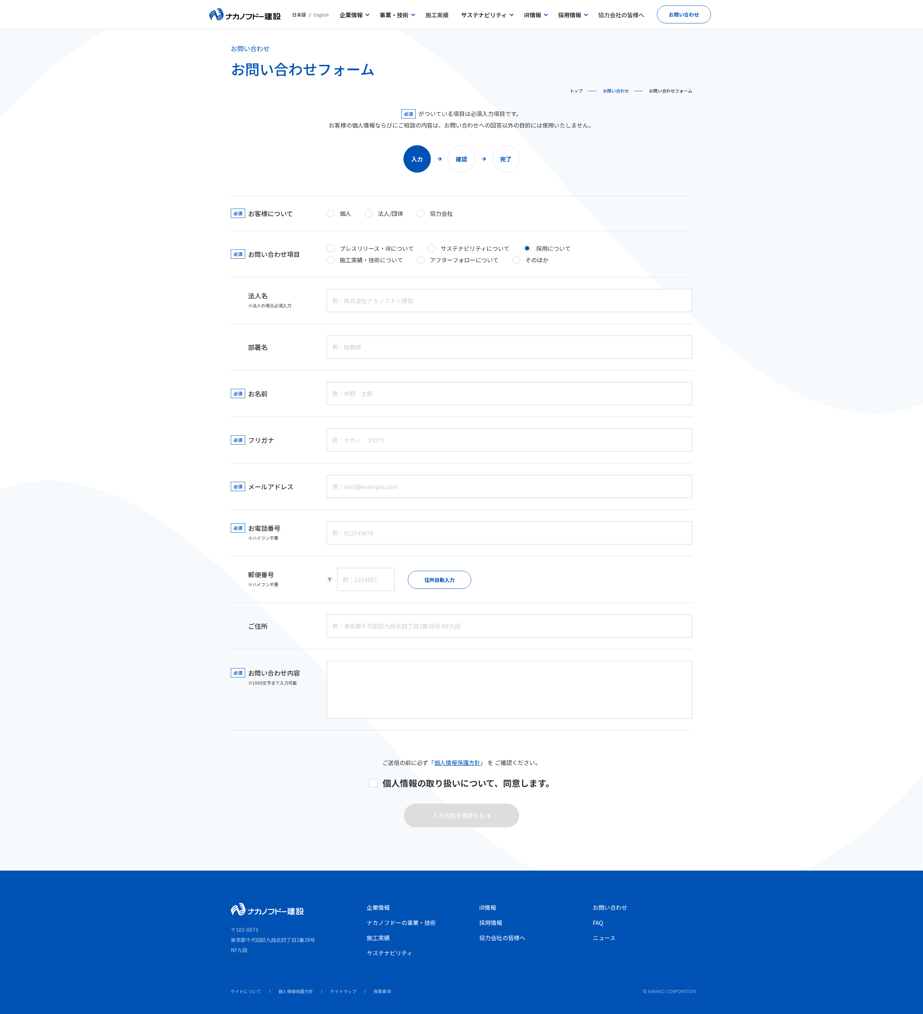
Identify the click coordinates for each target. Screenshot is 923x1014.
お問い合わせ (616, 91)
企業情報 (378, 907)
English (321, 14)
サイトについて (246, 991)
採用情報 (490, 922)
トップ (576, 91)
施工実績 (378, 937)
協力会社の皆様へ (502, 937)
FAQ (598, 922)
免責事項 (382, 991)
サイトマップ (343, 991)
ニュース (604, 937)
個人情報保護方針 (457, 762)
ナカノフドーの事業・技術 (401, 922)
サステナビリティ (389, 952)
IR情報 (487, 907)
